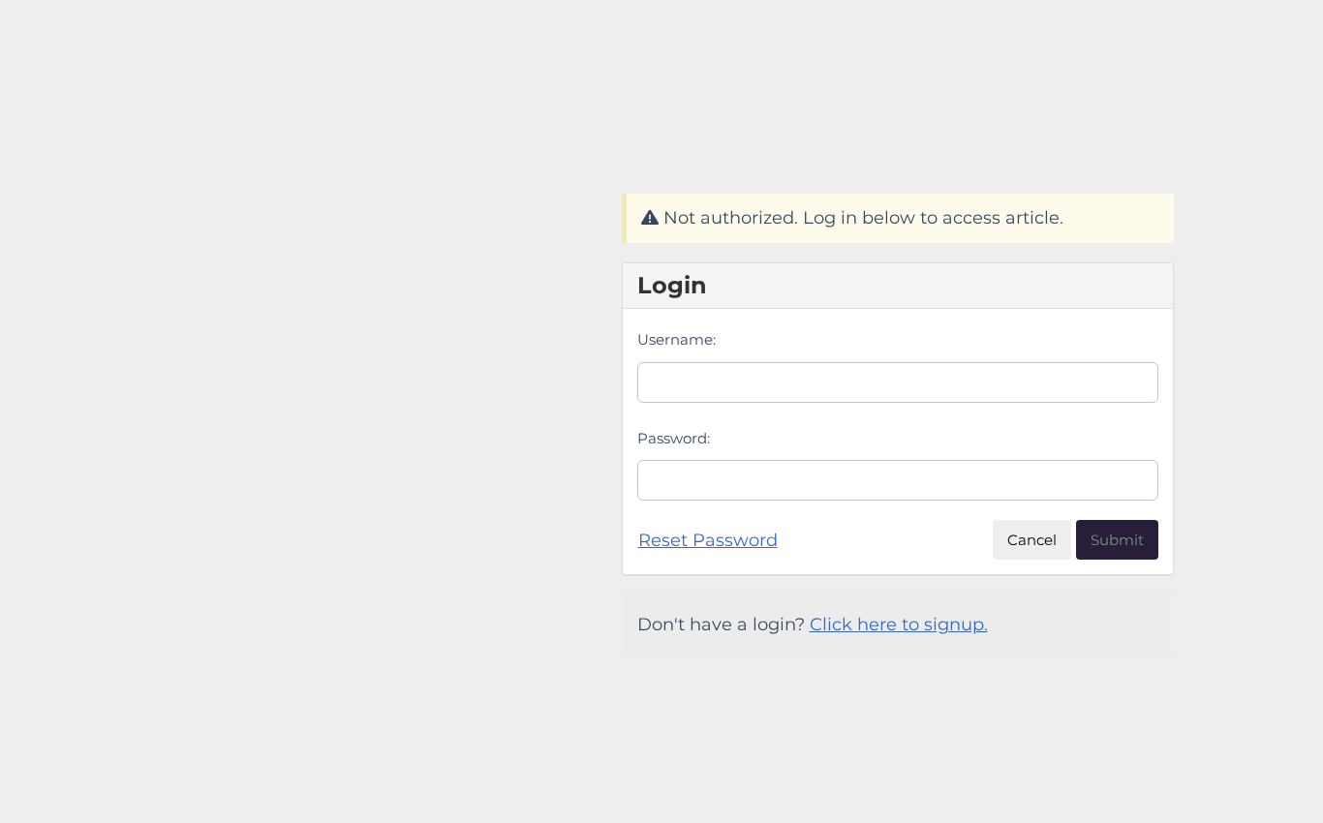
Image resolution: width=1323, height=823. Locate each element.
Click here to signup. (899, 624)
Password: (673, 438)
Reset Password (708, 540)
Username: (676, 339)
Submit (1117, 540)
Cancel (1032, 540)
